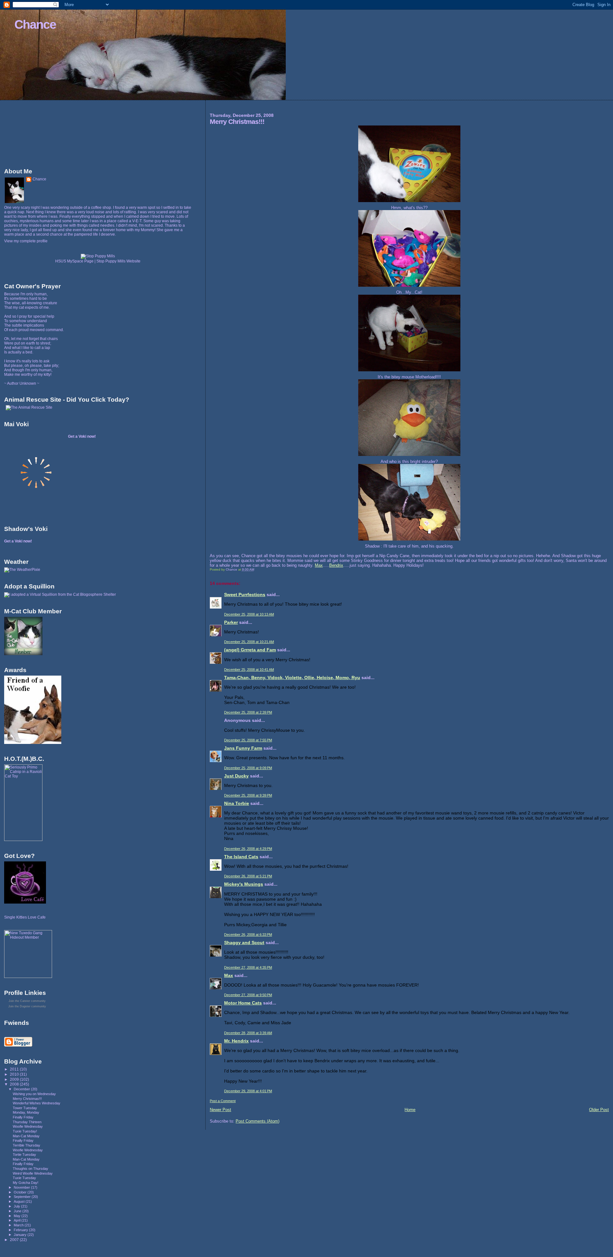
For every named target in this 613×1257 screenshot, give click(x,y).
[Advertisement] (33, 132)
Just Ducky (236, 775)
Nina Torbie (236, 803)
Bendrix (336, 565)
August (20, 1201)
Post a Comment (223, 1101)
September (23, 1197)
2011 (15, 1069)
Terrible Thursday (26, 1145)
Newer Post (220, 1109)
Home (410, 1109)
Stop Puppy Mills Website (118, 261)
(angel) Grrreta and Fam (250, 649)
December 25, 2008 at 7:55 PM (248, 740)
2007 (15, 1240)
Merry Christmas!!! (27, 1099)
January (20, 1235)
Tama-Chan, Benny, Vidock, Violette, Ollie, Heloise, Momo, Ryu (292, 677)
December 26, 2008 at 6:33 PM (248, 934)
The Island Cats (241, 856)
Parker (231, 622)
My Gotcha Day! (25, 1183)
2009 (15, 1079)
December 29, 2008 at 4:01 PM (248, 1091)
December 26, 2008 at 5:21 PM (248, 876)
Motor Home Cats (243, 1002)
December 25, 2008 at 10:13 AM (249, 614)
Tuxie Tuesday (24, 1178)
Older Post (599, 1109)
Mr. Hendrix (236, 1040)
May (17, 1216)
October (20, 1192)
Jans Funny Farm (243, 748)
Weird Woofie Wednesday (33, 1173)
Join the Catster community (27, 1001)
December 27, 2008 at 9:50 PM (248, 995)
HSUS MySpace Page (74, 261)
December (22, 1089)
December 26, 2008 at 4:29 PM (248, 849)
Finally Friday (23, 1117)
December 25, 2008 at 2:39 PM (248, 712)
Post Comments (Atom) (257, 1121)
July (17, 1206)
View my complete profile (26, 241)
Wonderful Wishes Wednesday (36, 1103)
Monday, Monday (26, 1112)
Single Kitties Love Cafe (25, 917)
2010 (15, 1074)
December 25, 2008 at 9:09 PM (248, 768)
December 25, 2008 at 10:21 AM (249, 642)
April (17, 1220)
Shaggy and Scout (244, 942)
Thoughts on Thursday (30, 1168)
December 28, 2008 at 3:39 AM (248, 1033)
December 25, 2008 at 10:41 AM (249, 669)
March (19, 1225)
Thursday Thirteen (27, 1122)
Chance (35, 24)
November (22, 1187)
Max (319, 565)
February (21, 1230)
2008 (15, 1084)
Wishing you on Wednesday (34, 1094)
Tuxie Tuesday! (25, 1131)
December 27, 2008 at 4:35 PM (248, 967)
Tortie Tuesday (24, 1154)
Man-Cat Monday (26, 1136)
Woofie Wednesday (28, 1126)
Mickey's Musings (243, 884)
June (18, 1211)
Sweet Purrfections (244, 594)
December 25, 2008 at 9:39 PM (248, 795)
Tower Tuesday (25, 1108)
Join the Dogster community (27, 1006)
